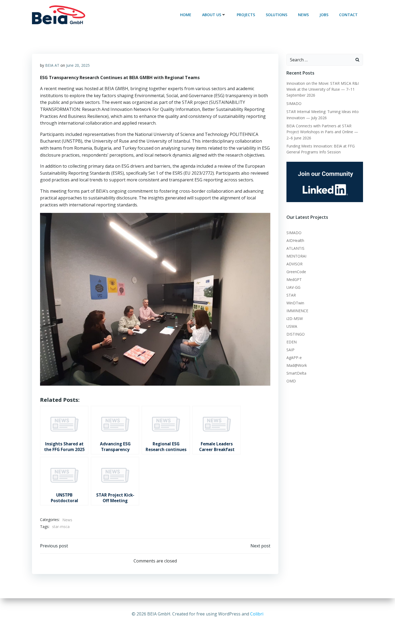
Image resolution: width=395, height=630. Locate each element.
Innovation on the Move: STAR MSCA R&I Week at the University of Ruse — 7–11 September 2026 (322, 89)
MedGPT (294, 279)
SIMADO (293, 103)
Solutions (276, 14)
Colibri (256, 614)
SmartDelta (296, 373)
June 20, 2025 (78, 65)
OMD (291, 380)
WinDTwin (295, 302)
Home (185, 14)
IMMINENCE (297, 310)
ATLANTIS (295, 248)
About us (211, 14)
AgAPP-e (294, 357)
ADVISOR (294, 263)
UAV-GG (293, 287)
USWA (291, 326)
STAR (291, 295)
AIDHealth (295, 240)
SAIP (290, 349)
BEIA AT (52, 65)
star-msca (61, 526)
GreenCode (296, 271)
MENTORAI (296, 256)
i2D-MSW (294, 318)
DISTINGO (295, 334)
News (303, 14)
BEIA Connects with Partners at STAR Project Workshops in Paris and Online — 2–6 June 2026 (322, 131)
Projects (246, 14)
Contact (348, 14)
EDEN (291, 341)
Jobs (323, 14)
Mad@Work (296, 365)
